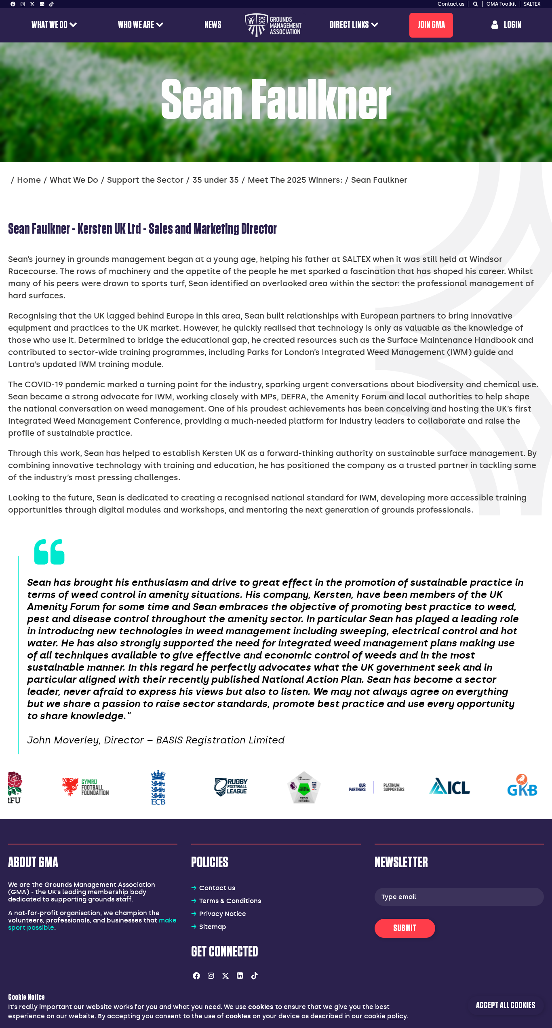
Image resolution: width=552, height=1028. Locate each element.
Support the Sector (145, 180)
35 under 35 (215, 180)
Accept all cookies (505, 1005)
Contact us (217, 888)
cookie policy (385, 1016)
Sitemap (212, 927)
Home (29, 180)
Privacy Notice (222, 914)
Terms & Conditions (230, 901)
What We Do (74, 180)
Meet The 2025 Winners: (295, 180)
